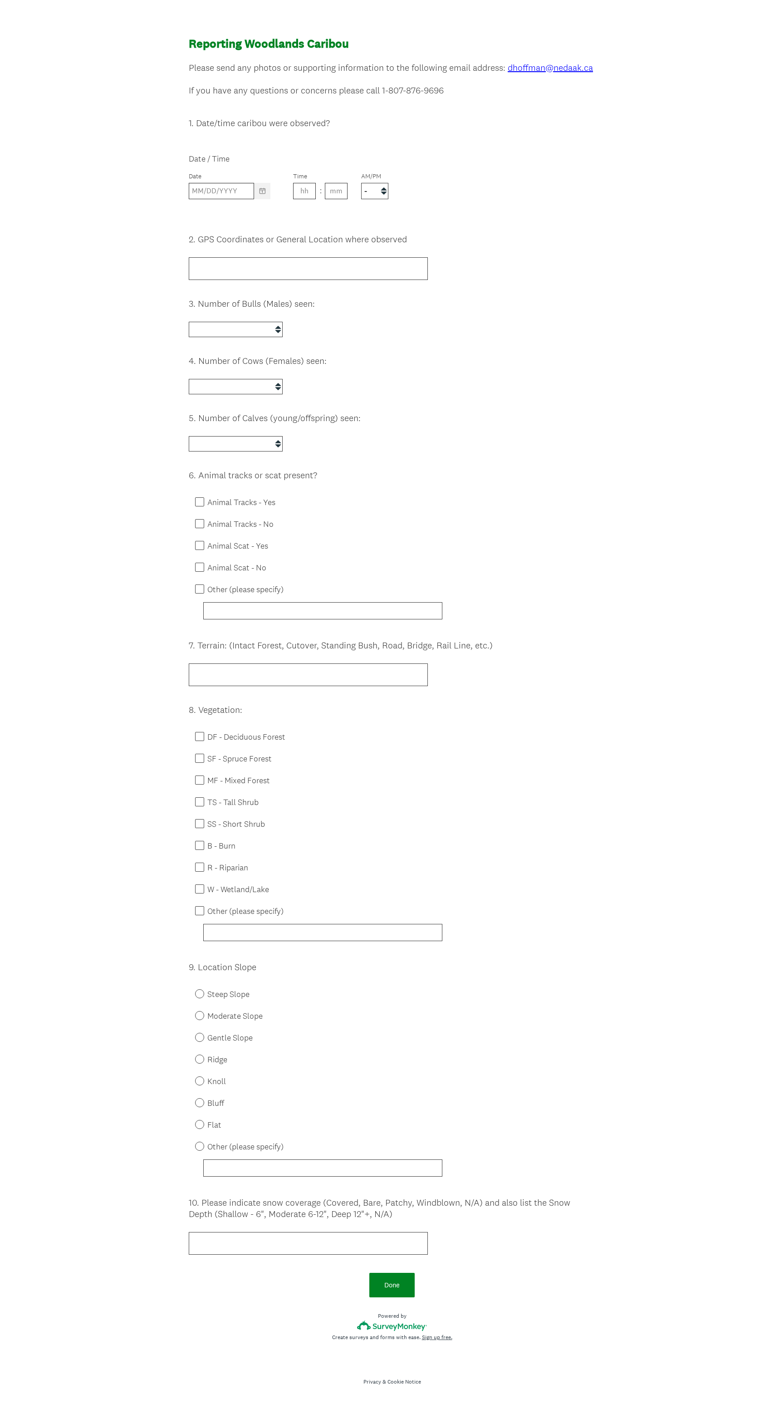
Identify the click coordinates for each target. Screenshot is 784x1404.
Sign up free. (437, 1337)
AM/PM (371, 176)
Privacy (372, 1381)
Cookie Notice (404, 1381)
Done (392, 1285)
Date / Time (209, 158)
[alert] (392, 206)
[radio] (193, 993)
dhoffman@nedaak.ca (550, 68)
